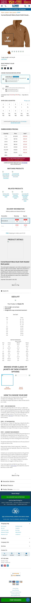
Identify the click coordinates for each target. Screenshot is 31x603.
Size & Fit (27, 100)
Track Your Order (5, 530)
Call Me (12, 555)
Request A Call (4, 534)
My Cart (2, 528)
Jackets (7, 12)
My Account (3, 526)
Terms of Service (15, 590)
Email (26, 555)
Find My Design (19, 526)
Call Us (4, 555)
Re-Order (18, 530)
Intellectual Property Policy (15, 592)
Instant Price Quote (15, 122)
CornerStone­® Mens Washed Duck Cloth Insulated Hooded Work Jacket (25, 197)
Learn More (4, 59)
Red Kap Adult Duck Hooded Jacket (6, 195)
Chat (19, 555)
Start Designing (15, 600)
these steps (14, 465)
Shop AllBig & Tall (21, 388)
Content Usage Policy (15, 593)
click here (11, 415)
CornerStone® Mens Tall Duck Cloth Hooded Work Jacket (6, 176)
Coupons (18, 528)
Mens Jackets (13, 12)
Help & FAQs (18, 532)
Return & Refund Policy (15, 595)
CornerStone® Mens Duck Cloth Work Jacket (15, 175)
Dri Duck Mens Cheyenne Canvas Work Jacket (15, 196)
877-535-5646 (22, 9)
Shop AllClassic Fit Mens (7, 388)
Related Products (8, 485)
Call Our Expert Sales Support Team (16, 497)
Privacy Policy (15, 588)
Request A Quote (5, 532)
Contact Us (18, 534)
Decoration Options (8, 481)
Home (2, 12)
